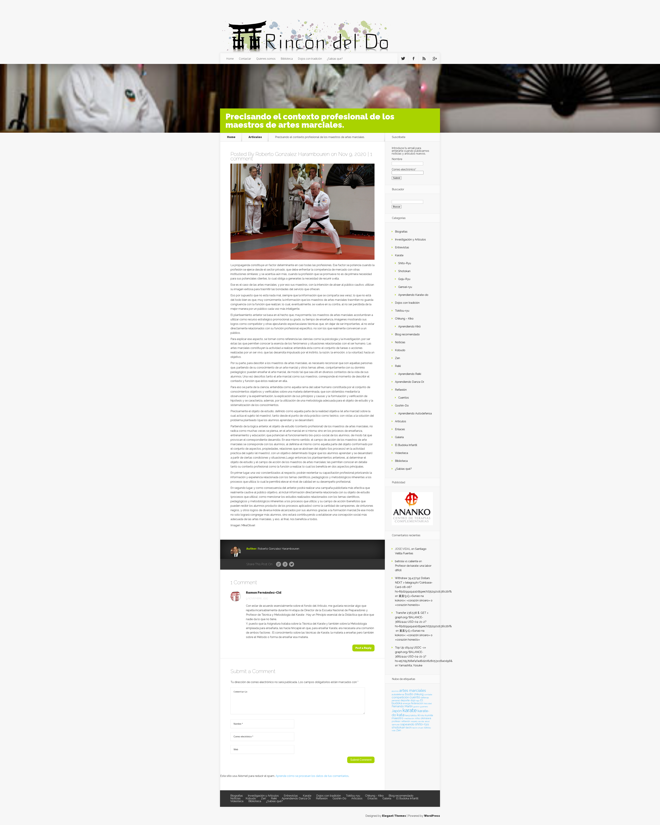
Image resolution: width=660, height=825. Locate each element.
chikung (419, 694)
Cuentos (403, 397)
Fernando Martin (402, 706)
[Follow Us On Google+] (434, 58)
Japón (397, 711)
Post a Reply (363, 648)
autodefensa (398, 694)
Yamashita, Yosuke (410, 665)
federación (417, 703)
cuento (415, 697)
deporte (405, 700)
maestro (397, 718)
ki (419, 715)
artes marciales (412, 690)
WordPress (432, 815)
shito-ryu (422, 724)
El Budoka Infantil (406, 445)
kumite (429, 715)
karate (410, 710)
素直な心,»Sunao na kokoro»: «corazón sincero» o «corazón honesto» (413, 600)
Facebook (285, 564)
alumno (395, 691)
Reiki (398, 366)
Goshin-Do (402, 405)
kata (400, 714)
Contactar (245, 58)
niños (417, 718)
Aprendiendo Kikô (409, 326)
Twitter (291, 564)
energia (406, 703)
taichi (409, 727)
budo (409, 694)
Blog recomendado (407, 334)
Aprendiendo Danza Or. (409, 381)
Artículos (255, 137)
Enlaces (400, 429)
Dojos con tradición (310, 58)
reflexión (405, 721)
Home (230, 58)
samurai (396, 724)
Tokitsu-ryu (402, 310)
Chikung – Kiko (404, 318)
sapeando (407, 724)
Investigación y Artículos (410, 239)
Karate (399, 255)
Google (278, 564)
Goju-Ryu (404, 279)
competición (400, 697)
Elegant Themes (394, 815)
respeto (414, 721)
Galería (399, 437)
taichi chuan (418, 728)
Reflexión (401, 389)
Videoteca (401, 453)
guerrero (424, 707)
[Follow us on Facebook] (413, 58)
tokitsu (427, 727)
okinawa (426, 718)
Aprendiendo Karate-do (413, 294)
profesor (396, 721)
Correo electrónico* (404, 169)
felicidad (428, 703)
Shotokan (404, 271)
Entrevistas (402, 247)
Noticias (400, 342)
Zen (397, 358)
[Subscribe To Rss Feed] (424, 58)
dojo (413, 700)
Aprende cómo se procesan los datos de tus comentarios (312, 776)
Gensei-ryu (405, 287)
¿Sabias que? (335, 58)
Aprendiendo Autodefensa (415, 413)
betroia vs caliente (406, 561)
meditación (409, 718)
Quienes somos (266, 58)
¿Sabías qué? (403, 468)
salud (427, 721)
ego (418, 701)
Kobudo (400, 350)
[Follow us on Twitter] (403, 58)
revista (421, 721)
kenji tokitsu (411, 715)
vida (393, 730)
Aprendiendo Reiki (409, 374)
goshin (416, 706)
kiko (422, 715)
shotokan (398, 727)
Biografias (401, 231)
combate (428, 694)
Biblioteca (287, 58)
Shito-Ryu (404, 263)
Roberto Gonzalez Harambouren (292, 154)
